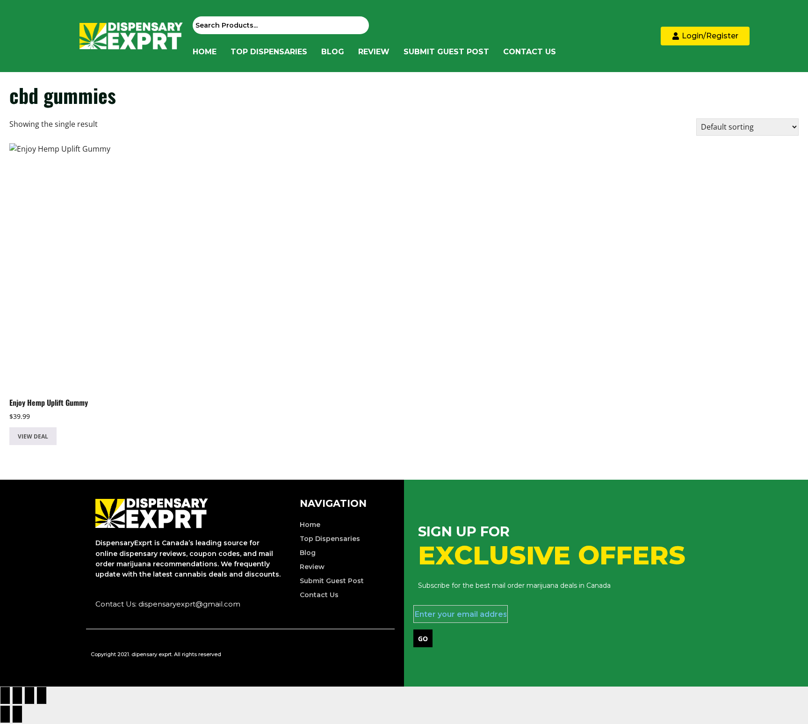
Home (204, 51)
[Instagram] (378, 653)
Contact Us (529, 51)
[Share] (29, 695)
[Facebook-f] (318, 653)
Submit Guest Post (446, 51)
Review (374, 51)
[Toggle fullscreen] (17, 695)
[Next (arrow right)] (17, 714)
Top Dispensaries (269, 51)
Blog (332, 51)
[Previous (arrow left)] (5, 714)
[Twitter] (348, 653)
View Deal (33, 436)
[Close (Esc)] (41, 695)
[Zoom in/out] (5, 695)
